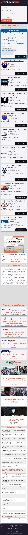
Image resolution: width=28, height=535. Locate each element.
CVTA (11, 118)
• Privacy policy (14, 531)
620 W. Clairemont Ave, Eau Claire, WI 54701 (14, 225)
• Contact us (12, 530)
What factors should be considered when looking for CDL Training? (14, 443)
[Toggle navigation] (25, 2)
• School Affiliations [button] (13, 528)
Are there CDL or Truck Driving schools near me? (14, 458)
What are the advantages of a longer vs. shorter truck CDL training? (13, 455)
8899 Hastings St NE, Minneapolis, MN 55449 (14, 209)
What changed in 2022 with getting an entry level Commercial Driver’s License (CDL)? (13, 491)
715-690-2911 (12, 63)
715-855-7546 (12, 219)
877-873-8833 (13, 37)
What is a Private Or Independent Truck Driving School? (13, 439)
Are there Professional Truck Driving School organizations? (12, 481)
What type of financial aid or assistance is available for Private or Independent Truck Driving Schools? (12, 471)
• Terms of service (20, 530)
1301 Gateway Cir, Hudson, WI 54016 (12, 69)
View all (13, 364)
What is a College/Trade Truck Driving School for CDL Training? (14, 435)
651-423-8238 (12, 151)
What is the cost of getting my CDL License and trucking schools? (13, 465)
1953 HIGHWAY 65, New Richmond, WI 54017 (14, 85)
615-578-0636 (12, 185)
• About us (4, 530)
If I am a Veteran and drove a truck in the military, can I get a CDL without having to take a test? (14, 476)
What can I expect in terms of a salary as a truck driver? (13, 495)
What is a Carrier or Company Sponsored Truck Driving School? (13, 431)
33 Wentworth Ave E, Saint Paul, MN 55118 (13, 121)
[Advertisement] (14, 294)
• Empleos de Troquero (11, 526)
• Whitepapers (22, 526)
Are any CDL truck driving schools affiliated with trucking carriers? (13, 451)
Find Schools (6, 20)
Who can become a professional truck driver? (13, 511)
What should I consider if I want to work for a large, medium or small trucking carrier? (13, 461)
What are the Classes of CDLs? (9, 516)
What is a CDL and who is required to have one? (13, 513)
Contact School (21, 56)
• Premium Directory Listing (10, 525)
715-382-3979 (12, 79)
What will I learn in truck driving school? (12, 484)
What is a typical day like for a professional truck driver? (13, 503)
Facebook (12, 40)
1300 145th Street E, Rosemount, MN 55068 (14, 157)
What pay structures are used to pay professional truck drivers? (14, 499)
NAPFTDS (12, 222)
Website (12, 38)
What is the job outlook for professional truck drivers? (13, 507)
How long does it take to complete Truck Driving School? (14, 447)
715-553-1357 (12, 131)
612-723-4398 (12, 203)
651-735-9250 (12, 115)
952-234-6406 (13, 97)
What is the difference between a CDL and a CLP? (13, 519)
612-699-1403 (12, 167)
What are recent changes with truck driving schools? (12, 487)
